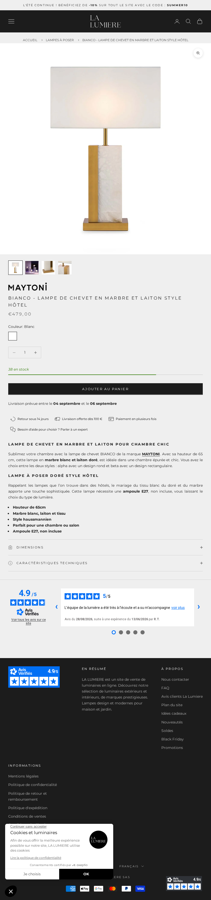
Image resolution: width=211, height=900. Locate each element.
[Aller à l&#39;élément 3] (48, 267)
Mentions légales (23, 776)
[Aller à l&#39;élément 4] (65, 267)
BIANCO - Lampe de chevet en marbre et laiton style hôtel (135, 40)
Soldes (167, 730)
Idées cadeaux (173, 713)
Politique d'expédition (27, 808)
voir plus (178, 608)
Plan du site (171, 705)
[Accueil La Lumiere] (105, 21)
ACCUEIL (30, 40)
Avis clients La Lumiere (182, 696)
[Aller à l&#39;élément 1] (15, 267)
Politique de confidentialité (32, 784)
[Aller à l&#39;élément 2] (32, 267)
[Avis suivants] (198, 607)
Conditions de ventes (27, 816)
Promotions (172, 747)
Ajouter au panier (105, 389)
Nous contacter (175, 679)
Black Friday (172, 739)
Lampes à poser (60, 40)
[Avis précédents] (56, 607)
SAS (126, 877)
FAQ (165, 688)
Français (129, 866)
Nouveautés (172, 722)
